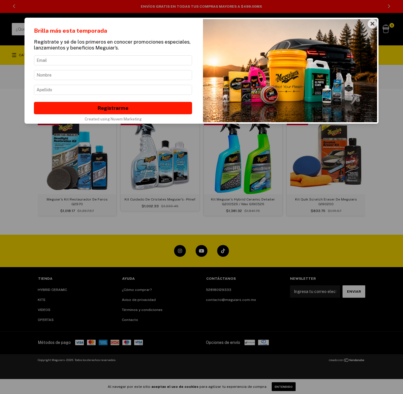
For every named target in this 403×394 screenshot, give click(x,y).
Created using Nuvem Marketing (113, 119)
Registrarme (113, 108)
